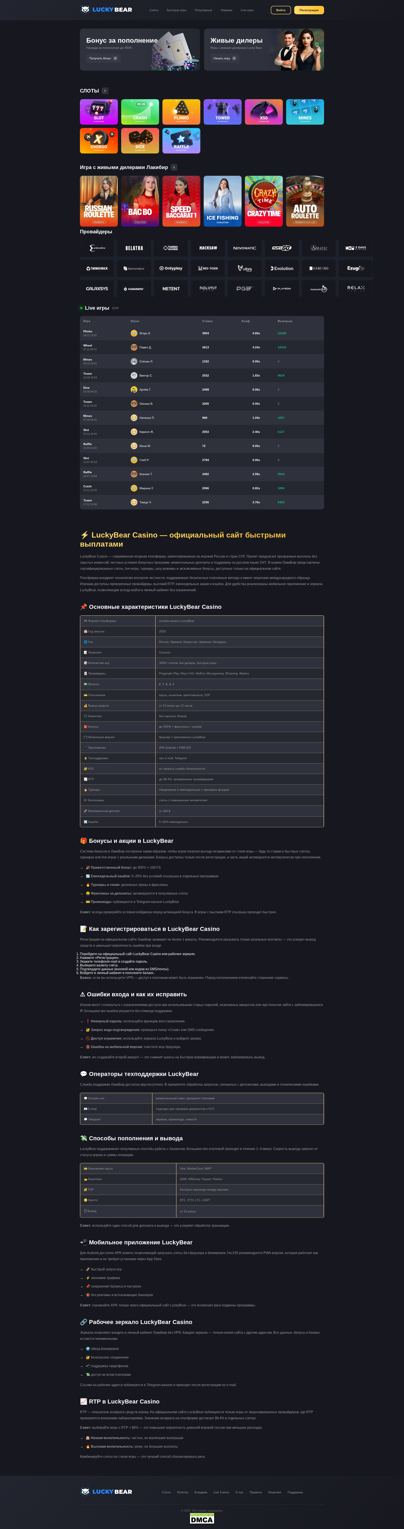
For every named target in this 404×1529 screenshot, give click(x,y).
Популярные (203, 10)
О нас (239, 1492)
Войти (281, 10)
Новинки (226, 10)
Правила (256, 1492)
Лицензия (274, 1492)
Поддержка (295, 1492)
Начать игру (222, 58)
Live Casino (221, 1492)
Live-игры (247, 10)
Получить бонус (100, 58)
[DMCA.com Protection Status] (202, 1523)
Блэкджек (200, 1492)
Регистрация (309, 10)
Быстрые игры (176, 10)
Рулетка (182, 1492)
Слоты (154, 10)
